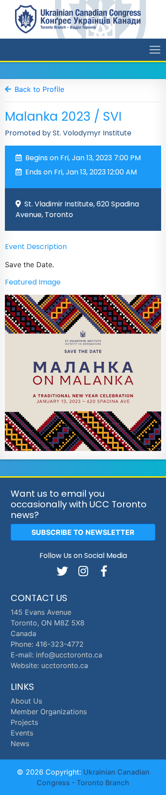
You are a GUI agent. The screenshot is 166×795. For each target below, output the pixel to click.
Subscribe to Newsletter (83, 532)
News (20, 743)
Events (22, 732)
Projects (24, 722)
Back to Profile (39, 89)
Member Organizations (49, 711)
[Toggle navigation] (155, 50)
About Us (26, 700)
